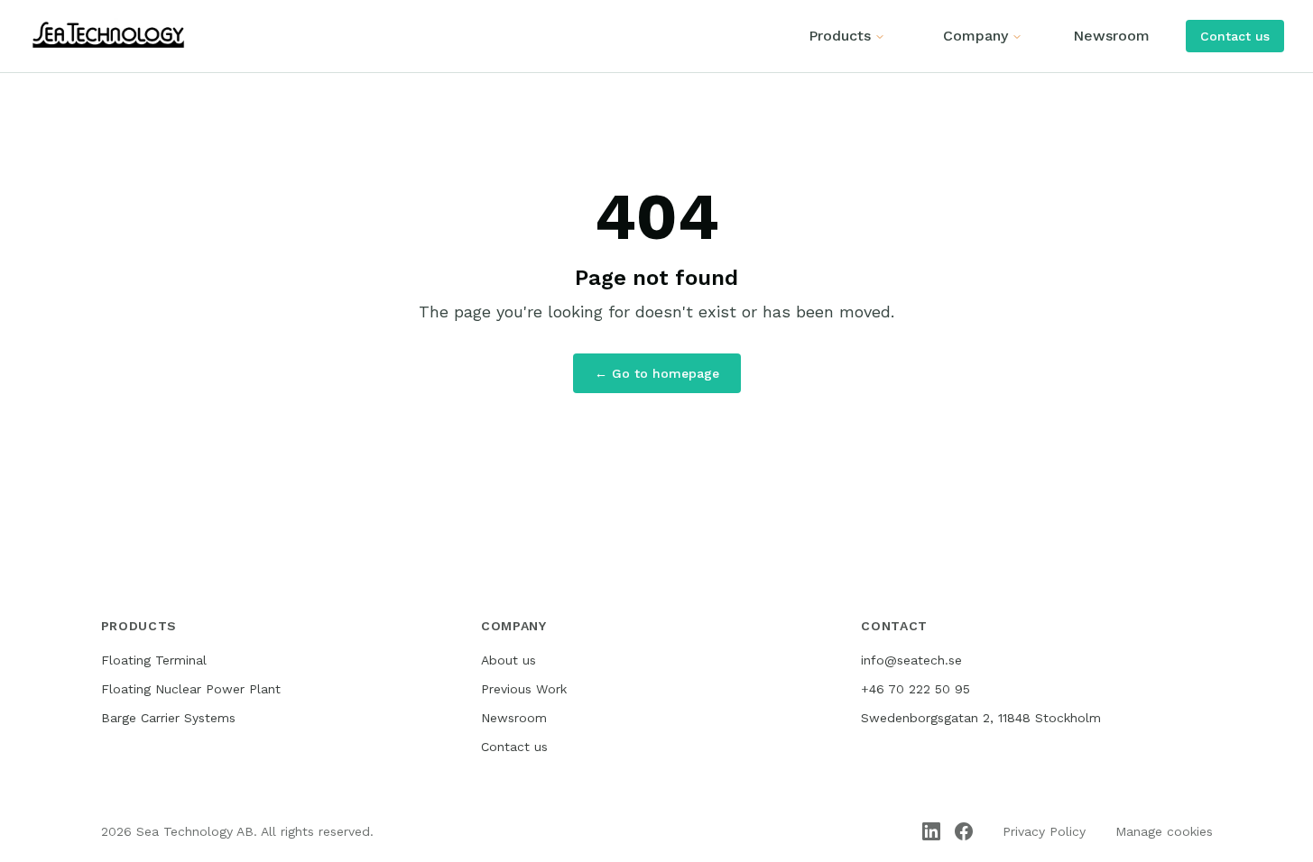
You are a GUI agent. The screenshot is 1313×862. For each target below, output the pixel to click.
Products (840, 35)
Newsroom (1111, 35)
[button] (1235, 36)
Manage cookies (1164, 831)
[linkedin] (931, 831)
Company (975, 35)
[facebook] (964, 831)
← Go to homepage (657, 373)
